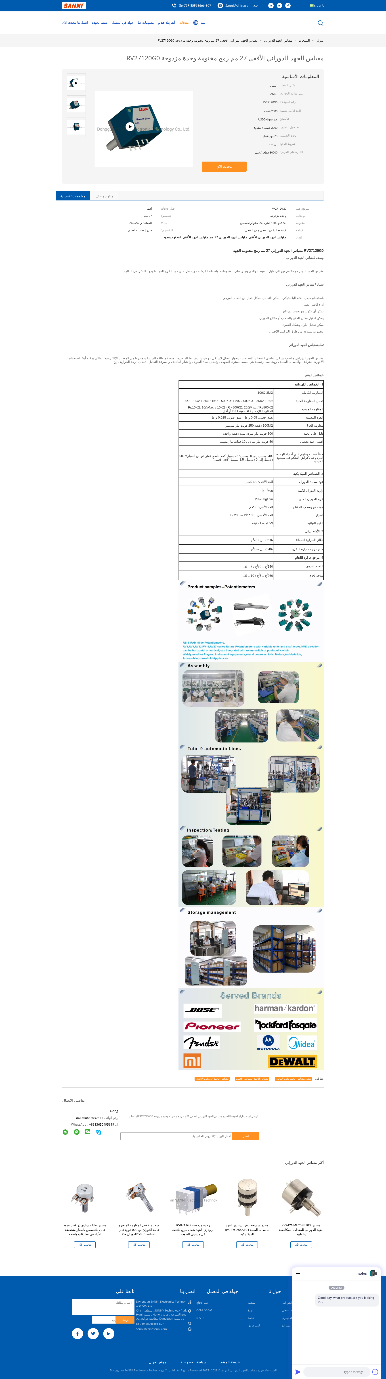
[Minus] (298, 1273)
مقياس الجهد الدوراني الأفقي (252, 1078)
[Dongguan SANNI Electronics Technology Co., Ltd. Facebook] (289, 5)
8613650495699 (102, 1124)
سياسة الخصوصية (193, 1362)
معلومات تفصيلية (73, 196)
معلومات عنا (146, 22)
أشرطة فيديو (166, 22)
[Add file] (375, 1372)
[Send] (298, 1372)
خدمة (251, 1318)
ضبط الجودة (100, 22)
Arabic (319, 5)
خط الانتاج (202, 1303)
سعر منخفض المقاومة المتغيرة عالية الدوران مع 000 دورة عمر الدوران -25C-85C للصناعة (139, 1229)
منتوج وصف (104, 196)
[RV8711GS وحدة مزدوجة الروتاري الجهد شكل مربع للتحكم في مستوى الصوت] (193, 1197)
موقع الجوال (157, 1362)
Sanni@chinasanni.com (242, 5)
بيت (203, 22)
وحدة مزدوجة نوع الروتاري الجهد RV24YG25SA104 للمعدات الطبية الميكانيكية (247, 1229)
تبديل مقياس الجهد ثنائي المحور (293, 1078)
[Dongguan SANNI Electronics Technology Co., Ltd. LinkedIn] (272, 5)
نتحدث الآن (69, 22)
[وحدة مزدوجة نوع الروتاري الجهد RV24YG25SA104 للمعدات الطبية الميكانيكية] (247, 1197)
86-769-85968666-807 (195, 5)
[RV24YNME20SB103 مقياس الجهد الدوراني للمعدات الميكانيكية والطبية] (302, 1197)
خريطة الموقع (230, 1362)
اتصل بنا (82, 22)
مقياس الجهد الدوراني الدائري (212, 1078)
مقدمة (252, 1303)
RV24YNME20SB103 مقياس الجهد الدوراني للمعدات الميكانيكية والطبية (301, 1229)
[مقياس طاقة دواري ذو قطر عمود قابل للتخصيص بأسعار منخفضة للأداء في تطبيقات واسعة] (85, 1197)
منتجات (184, 22)
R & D (199, 1318)
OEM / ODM (204, 1310)
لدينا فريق (254, 1325)
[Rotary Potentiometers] (143, 148)
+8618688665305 (88, 1118)
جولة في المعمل (123, 22)
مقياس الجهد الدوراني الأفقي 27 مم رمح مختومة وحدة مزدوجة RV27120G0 (207, 40)
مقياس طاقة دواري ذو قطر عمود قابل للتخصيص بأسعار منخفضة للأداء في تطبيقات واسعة (85, 1229)
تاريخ (251, 1310)
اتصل (245, 1136)
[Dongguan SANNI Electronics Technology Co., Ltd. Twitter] (280, 5)
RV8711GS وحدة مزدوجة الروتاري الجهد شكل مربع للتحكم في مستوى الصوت (193, 1229)
